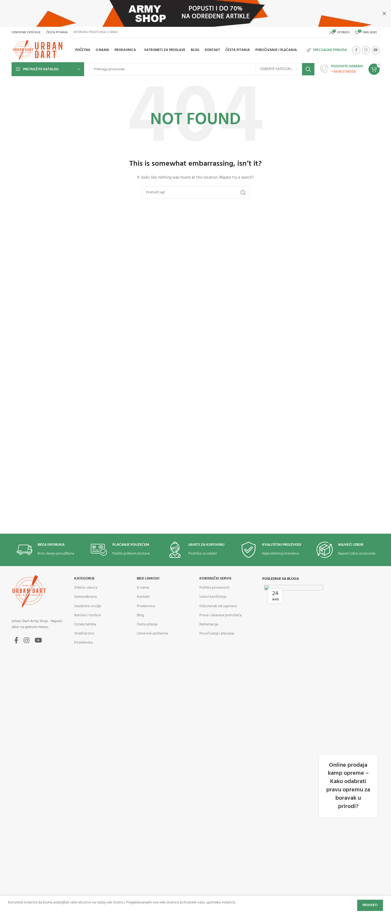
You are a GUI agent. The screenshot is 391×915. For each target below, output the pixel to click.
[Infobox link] (341, 69)
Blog (140, 615)
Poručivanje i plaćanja (216, 633)
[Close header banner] (384, 13)
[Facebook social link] (356, 50)
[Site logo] (39, 50)
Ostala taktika (85, 624)
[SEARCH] (308, 69)
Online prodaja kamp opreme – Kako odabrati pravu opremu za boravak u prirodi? (348, 786)
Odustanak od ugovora (218, 606)
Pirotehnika (83, 643)
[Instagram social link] (366, 50)
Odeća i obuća (85, 588)
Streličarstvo (84, 633)
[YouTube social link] (376, 50)
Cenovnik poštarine (152, 633)
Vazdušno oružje (87, 606)
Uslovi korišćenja (212, 597)
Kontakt (143, 597)
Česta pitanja (147, 624)
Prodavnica (146, 606)
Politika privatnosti (214, 588)
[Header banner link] (195, 13)
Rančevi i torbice (87, 615)
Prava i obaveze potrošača (220, 615)
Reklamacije (208, 624)
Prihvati (370, 905)
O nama (143, 588)
